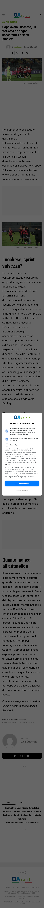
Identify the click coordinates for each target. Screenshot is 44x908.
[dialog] (22, 454)
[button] (22, 445)
